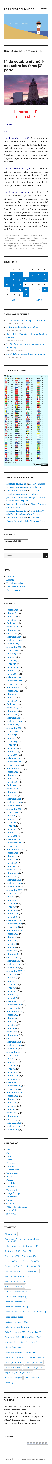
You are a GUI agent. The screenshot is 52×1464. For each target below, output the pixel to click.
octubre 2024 (12, 684)
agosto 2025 (12, 650)
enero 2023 (11, 755)
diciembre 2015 (13, 1042)
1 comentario (41, 248)
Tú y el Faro (31, 1377)
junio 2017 (11, 981)
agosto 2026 (12, 610)
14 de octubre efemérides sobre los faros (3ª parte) (24, 65)
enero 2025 (11, 674)
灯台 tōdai (18, 246)
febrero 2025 (12, 670)
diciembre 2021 (13, 799)
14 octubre (38, 246)
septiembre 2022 (14, 768)
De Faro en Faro (29, 1261)
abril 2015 (11, 1069)
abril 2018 (11, 947)
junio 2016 (11, 1021)
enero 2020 (11, 876)
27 (45, 289)
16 (20, 284)
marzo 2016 (12, 1032)
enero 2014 (11, 1119)
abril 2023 (11, 745)
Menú (44, 9)
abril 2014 (11, 1109)
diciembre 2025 (13, 637)
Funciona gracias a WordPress (33, 1459)
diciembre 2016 (13, 1001)
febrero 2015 (12, 1075)
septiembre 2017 (14, 971)
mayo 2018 (11, 944)
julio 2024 (11, 694)
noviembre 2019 (14, 883)
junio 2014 (11, 1102)
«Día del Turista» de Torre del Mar (22, 327)
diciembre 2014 (13, 1082)
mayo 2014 (11, 1106)
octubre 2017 (12, 967)
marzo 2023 (12, 748)
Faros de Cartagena (16, 1307)
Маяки (29, 243)
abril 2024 (11, 704)
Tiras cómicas (13, 1377)
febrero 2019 (12, 913)
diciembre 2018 (13, 920)
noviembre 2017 (14, 964)
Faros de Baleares (15, 1302)
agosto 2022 (12, 772)
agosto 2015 (12, 1055)
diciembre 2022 (13, 758)
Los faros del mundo (16, 484)
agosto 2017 (12, 974)
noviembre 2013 (14, 1126)
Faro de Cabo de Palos (17, 1276)
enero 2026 (11, 633)
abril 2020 (11, 866)
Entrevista (32, 1271)
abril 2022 (11, 785)
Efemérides (8, 248)
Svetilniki (14, 241)
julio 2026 (11, 613)
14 (7, 284)
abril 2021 (11, 826)
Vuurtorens (21, 243)
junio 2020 (11, 859)
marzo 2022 (12, 789)
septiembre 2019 (14, 890)
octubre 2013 (12, 1129)
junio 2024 (11, 697)
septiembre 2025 (14, 647)
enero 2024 (11, 714)
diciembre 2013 (13, 1123)
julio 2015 (11, 1059)
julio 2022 (11, 775)
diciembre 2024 (13, 677)
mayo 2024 (11, 701)
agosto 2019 (12, 893)
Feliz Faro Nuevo (15, 1332)
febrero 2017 (12, 994)
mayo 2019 (11, 903)
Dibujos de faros (14, 1266)
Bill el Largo (12, 1246)
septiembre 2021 (14, 809)
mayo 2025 (11, 660)
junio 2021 (11, 819)
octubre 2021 (12, 805)
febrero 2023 (12, 751)
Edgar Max (34, 1266)
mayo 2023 (11, 741)
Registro (10, 576)
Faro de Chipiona (15, 1281)
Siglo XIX (11, 1372)
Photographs (34, 1362)
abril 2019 (11, 907)
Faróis (34, 236)
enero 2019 (11, 917)
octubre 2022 (12, 765)
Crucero (11, 1261)
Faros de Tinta (37, 1312)
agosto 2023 (12, 731)
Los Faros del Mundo (19, 9)
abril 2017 (11, 988)
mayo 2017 (11, 984)
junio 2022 (11, 778)
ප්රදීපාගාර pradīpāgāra (16, 1207)
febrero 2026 (12, 630)
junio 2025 (11, 657)
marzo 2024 (12, 708)
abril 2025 (11, 664)
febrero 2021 (12, 832)
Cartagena (12, 1251)
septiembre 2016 (14, 1011)
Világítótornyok (10, 243)
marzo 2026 (12, 626)
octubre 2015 (12, 1048)
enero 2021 (11, 836)
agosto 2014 (12, 1096)
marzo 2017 (11, 991)
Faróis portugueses (16, 1322)
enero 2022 (11, 795)
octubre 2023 (12, 724)
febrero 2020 (12, 873)
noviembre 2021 (14, 802)
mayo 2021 (11, 822)
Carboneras (30, 1246)
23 (20, 289)
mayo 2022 (11, 782)
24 (26, 289)
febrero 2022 (12, 792)
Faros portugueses (16, 1317)
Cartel (27, 1251)
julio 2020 (11, 856)
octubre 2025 (12, 643)
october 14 (30, 248)
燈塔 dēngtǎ (27, 246)
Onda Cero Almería (16, 1357)
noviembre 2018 (14, 924)
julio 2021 (11, 816)
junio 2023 (11, 738)
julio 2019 (11, 897)
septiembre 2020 (14, 849)
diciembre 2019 (13, 880)
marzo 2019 (12, 910)
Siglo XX (26, 1372)
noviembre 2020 (14, 843)
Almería (11, 1234)
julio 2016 (11, 1018)
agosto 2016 (12, 1015)
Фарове (36, 243)
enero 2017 (11, 998)
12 (38, 279)
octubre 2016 (12, 1008)
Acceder (10, 580)
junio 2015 (11, 1062)
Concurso (29, 1256)
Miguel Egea (13, 1347)
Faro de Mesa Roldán (17, 1291)
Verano (10, 1383)
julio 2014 (11, 1099)
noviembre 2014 (14, 1086)
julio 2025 (11, 654)
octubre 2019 (12, 886)
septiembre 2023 (14, 728)
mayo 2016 (11, 1025)
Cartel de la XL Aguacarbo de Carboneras (25, 354)
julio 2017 (10, 978)
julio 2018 (11, 937)
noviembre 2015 (14, 1045)
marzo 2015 (12, 1072)
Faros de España (15, 1312)
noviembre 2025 (14, 640)
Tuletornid (31, 241)
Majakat (44, 238)
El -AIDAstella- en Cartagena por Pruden (25, 320)
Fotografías (35, 1332)
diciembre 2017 (13, 961)
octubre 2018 (12, 927)
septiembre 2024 (14, 687)
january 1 (11, 1342)
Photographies (14, 1362)
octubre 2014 (12, 1089)
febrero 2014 (12, 1116)
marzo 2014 (12, 1113)
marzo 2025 (12, 667)
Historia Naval (19, 248)
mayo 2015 (11, 1065)
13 (45, 279)
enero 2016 (11, 1038)
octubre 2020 (12, 846)
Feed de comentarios (16, 586)
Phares (6, 241)
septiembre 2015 (14, 1052)
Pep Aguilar (37, 1357)
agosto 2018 (12, 934)
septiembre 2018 (14, 930)
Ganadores (12, 1337)
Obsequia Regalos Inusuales (20, 1352)
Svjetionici (22, 241)
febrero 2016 (12, 1035)
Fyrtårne (7, 238)
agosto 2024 (12, 691)
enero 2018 (11, 957)
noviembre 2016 (14, 1005)
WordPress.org (13, 590)
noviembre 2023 (14, 721)
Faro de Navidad (15, 1296)
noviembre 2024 (14, 681)
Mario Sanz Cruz (30, 1342)
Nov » (39, 300)
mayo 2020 (11, 863)
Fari (30, 236)
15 (13, 284)
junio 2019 (11, 900)
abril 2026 (11, 623)
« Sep (12, 300)
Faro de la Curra (14, 1286)
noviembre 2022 (14, 762)
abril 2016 (11, 1028)
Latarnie (14, 238)
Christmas (12, 1256)
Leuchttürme (24, 238)
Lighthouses (35, 238)
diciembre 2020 (13, 839)
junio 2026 (11, 616)
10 (26, 279)
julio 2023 (11, 735)
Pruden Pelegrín (34, 1367)
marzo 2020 (12, 870)
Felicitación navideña (17, 1327)
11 (32, 279)
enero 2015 (11, 1079)
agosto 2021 (12, 812)
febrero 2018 (12, 954)
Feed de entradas (14, 583)
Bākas (25, 236)
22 (13, 289)
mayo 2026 (11, 620)
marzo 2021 (12, 829)
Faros (40, 236)
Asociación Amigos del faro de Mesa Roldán (22, 1240)
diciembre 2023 (13, 718)
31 (26, 295)
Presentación (13, 1367)
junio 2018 (11, 940)
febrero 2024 (12, 711)
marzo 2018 (12, 951)
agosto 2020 (12, 853)
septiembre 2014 (14, 1092)
